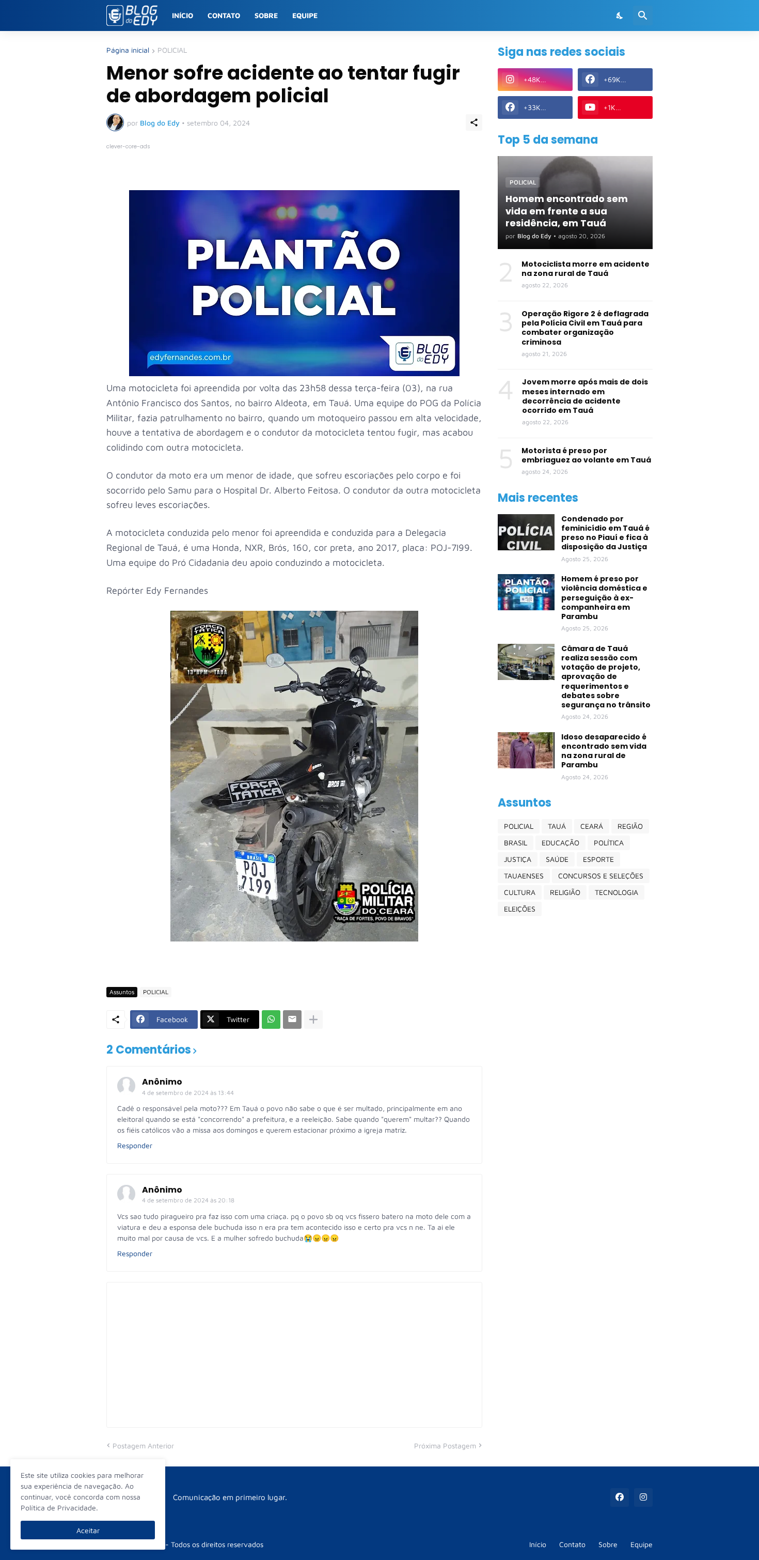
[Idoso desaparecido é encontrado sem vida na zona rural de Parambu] (526, 750)
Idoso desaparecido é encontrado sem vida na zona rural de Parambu (603, 751)
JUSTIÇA (517, 859)
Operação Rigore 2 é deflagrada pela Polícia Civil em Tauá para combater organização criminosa (585, 328)
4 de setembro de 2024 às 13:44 (188, 1092)
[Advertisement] (575, 1087)
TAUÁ (557, 826)
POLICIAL (172, 50)
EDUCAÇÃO (560, 842)
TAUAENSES (524, 875)
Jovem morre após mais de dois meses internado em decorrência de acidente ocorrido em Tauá (585, 396)
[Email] (292, 1019)
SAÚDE (557, 859)
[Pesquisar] (643, 15)
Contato (224, 15)
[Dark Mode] (620, 15)
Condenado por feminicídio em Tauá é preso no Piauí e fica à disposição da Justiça (605, 533)
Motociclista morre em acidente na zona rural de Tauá (585, 268)
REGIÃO (630, 826)
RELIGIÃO (565, 892)
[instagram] (643, 1497)
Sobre (266, 15)
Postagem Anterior (143, 1445)
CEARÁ (591, 826)
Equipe (305, 15)
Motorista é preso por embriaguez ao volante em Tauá (586, 455)
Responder (134, 1145)
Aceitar (88, 1530)
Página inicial (127, 50)
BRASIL (515, 842)
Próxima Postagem (445, 1445)
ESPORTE (598, 859)
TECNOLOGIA (616, 892)
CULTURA (519, 892)
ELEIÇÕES (519, 908)
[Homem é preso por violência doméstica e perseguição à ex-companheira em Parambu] (526, 592)
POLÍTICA (609, 842)
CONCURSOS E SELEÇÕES (600, 875)
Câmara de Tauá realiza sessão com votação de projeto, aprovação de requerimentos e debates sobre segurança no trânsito (606, 676)
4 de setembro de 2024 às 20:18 (188, 1200)
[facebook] (619, 1497)
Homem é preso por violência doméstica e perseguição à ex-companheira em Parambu (604, 597)
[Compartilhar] (474, 122)
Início (182, 15)
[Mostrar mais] (313, 1019)
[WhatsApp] (271, 1019)
